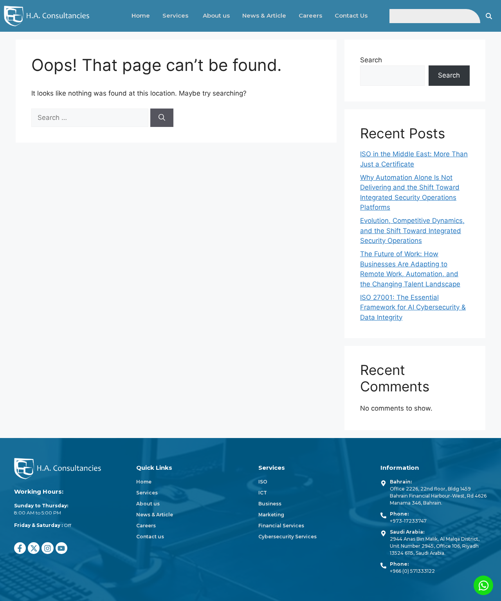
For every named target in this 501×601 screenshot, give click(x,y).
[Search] (161, 118)
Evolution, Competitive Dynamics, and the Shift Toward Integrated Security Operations (412, 230)
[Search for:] (90, 117)
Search (371, 60)
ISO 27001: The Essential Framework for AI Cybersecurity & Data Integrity (413, 307)
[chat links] (483, 585)
